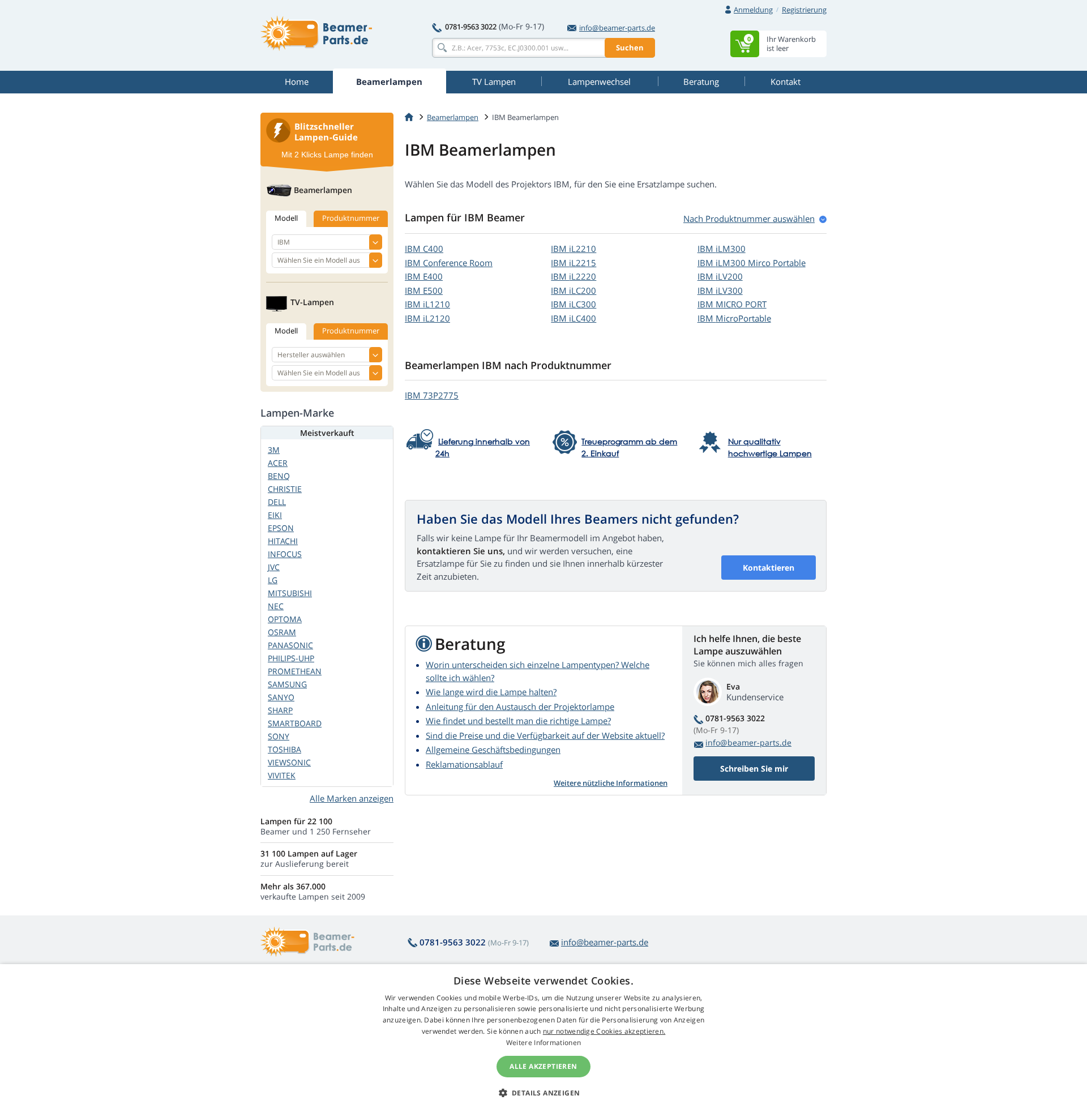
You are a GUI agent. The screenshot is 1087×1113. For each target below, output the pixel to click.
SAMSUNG (287, 684)
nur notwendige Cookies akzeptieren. (604, 1031)
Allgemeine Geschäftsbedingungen (493, 749)
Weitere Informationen (543, 1042)
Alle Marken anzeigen (351, 798)
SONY (278, 736)
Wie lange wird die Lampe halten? (491, 691)
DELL (277, 501)
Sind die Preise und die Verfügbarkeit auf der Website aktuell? (545, 735)
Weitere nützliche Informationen (610, 783)
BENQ (279, 475)
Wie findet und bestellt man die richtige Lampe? (518, 720)
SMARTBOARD (295, 723)
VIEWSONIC (289, 762)
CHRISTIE (285, 488)
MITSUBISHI (290, 593)
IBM (424, 248)
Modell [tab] (286, 218)
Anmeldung (753, 10)
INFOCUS (285, 554)
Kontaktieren (768, 567)
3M (274, 449)
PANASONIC (290, 645)
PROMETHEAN (295, 671)
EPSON (281, 528)
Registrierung (804, 10)
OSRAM (282, 632)
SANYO (281, 697)
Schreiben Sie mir (754, 768)
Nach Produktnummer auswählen (749, 218)
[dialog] (543, 1038)
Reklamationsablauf (464, 764)
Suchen (630, 47)
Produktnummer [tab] (350, 218)
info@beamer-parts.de (617, 28)
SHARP (280, 710)
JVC (274, 567)
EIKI (275, 515)
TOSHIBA (284, 749)
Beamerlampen (452, 117)
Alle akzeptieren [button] (543, 1066)
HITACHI (283, 541)
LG (272, 580)
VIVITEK (282, 775)
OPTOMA (285, 619)
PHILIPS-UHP (291, 658)
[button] (543, 1092)
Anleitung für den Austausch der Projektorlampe (520, 706)
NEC (276, 606)
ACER (278, 462)
